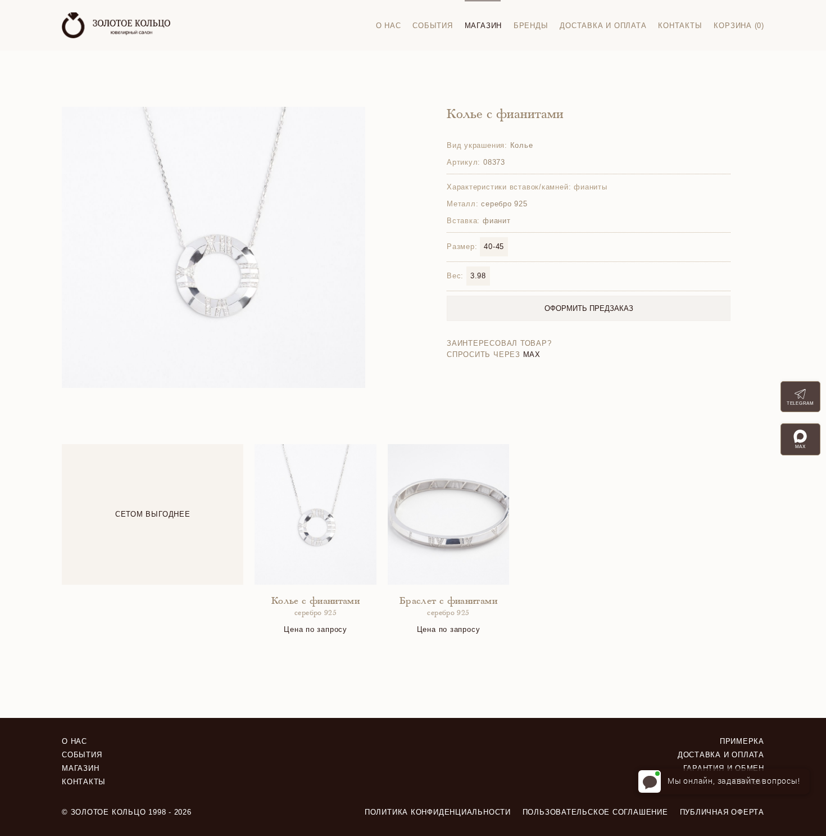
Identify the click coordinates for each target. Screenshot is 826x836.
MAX (532, 354)
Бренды (531, 25)
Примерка (742, 741)
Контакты (680, 25)
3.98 (478, 276)
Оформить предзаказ (588, 308)
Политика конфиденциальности (438, 812)
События (432, 25)
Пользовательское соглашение (595, 812)
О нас (388, 25)
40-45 (494, 246)
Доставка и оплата (603, 25)
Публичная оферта (722, 812)
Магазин (483, 25)
